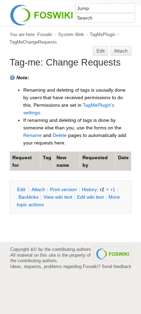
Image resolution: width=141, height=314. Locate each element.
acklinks (28, 197)
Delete (60, 135)
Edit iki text (90, 197)
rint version (63, 189)
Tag (47, 157)
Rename (32, 135)
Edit (101, 51)
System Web (71, 34)
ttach (38, 189)
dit (22, 189)
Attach (121, 51)
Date (123, 157)
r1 (113, 189)
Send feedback (116, 266)
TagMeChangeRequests (33, 42)
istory (89, 189)
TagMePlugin (102, 34)
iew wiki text (57, 197)
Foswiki (44, 34)
